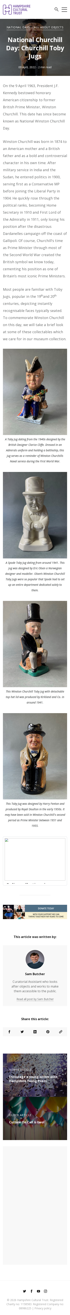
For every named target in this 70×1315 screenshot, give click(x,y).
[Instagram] (45, 1291)
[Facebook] (31, 1291)
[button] (57, 10)
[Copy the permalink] (60, 1031)
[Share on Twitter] (22, 1031)
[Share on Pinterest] (47, 1031)
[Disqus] (35, 1205)
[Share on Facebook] (9, 1031)
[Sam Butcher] (35, 961)
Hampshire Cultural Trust (32, 1300)
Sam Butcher (35, 974)
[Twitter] (24, 1291)
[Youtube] (38, 1291)
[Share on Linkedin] (35, 1031)
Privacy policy (42, 1308)
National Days (18, 27)
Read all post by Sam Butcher (35, 999)
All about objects (48, 27)
